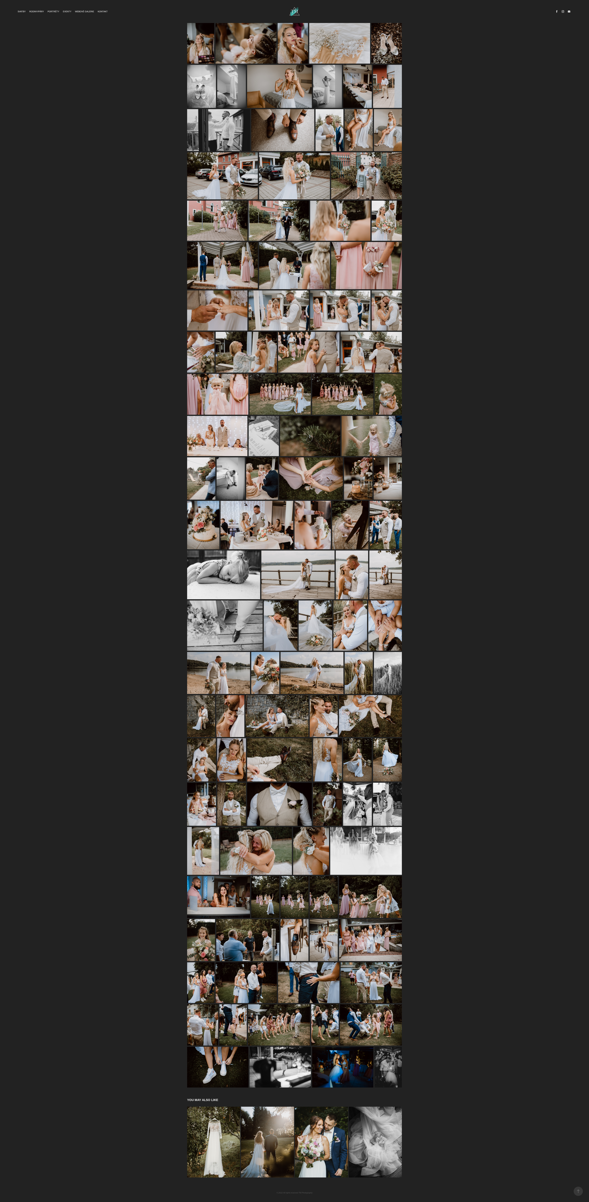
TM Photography (305, 1193)
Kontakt (103, 11)
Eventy (67, 11)
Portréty (53, 11)
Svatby (22, 11)
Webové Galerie (84, 11)
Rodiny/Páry (36, 11)
